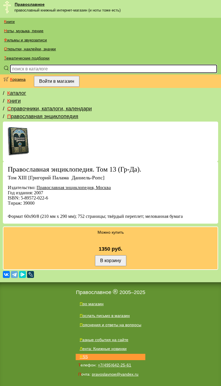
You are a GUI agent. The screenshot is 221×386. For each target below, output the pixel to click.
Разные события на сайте (104, 339)
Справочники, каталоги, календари (49, 109)
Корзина (18, 79)
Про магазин (92, 303)
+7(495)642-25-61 (114, 365)
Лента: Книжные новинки (103, 348)
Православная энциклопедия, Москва (74, 187)
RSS (84, 356)
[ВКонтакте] (6, 274)
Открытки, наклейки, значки (30, 49)
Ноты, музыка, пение (23, 30)
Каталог (16, 93)
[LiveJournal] (30, 274)
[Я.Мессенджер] (22, 274)
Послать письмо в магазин (105, 315)
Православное (30, 4)
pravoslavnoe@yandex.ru (115, 374)
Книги (9, 21)
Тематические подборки (26, 58)
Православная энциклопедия (42, 116)
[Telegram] (14, 274)
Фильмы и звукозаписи (25, 40)
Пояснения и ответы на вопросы (110, 324)
